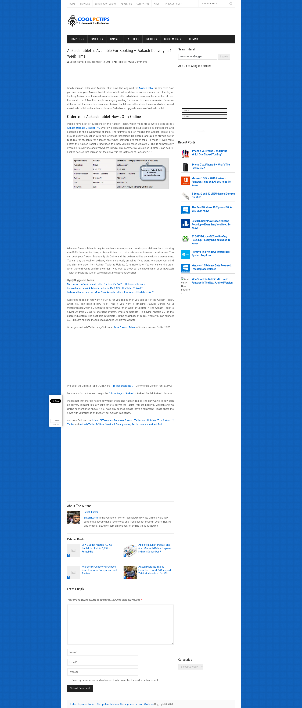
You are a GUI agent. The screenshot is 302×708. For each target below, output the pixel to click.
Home (72, 3)
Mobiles (151, 38)
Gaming (115, 38)
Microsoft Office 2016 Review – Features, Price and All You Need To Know (211, 182)
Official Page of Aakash (122, 393)
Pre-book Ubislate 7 (122, 385)
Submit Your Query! (105, 3)
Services (85, 3)
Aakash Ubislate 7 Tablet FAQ (83, 127)
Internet (133, 38)
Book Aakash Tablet (125, 327)
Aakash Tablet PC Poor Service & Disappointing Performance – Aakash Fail (120, 424)
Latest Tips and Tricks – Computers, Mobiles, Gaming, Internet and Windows (112, 704)
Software (193, 39)
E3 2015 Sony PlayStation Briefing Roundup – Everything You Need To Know (211, 224)
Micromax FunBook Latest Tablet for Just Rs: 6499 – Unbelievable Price (106, 284)
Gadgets (97, 38)
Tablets (121, 61)
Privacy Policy (174, 3)
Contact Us (142, 3)
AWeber (208, 131)
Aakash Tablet (147, 88)
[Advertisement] (120, 75)
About (157, 3)
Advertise (126, 3)
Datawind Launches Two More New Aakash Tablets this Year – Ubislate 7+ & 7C (110, 292)
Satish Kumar (77, 61)
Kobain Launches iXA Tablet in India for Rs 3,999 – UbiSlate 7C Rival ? (105, 288)
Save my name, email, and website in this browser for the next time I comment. (115, 680)
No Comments (139, 61)
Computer (77, 38)
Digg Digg (56, 424)
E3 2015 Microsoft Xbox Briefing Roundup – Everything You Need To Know (211, 240)
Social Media (172, 38)
